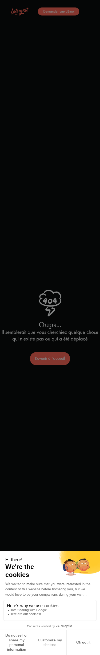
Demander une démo (58, 11)
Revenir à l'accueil (50, 358)
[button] (33, 11)
